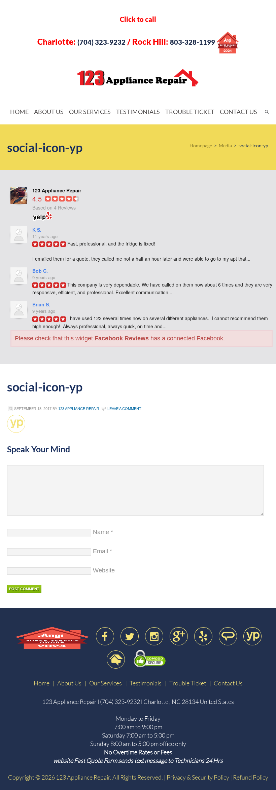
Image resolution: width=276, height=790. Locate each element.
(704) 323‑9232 (101, 42)
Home (41, 683)
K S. (36, 229)
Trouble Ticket (187, 683)
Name (101, 532)
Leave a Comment (124, 409)
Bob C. (40, 270)
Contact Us (228, 683)
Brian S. (41, 304)
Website (104, 570)
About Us (69, 683)
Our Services (105, 683)
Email (100, 551)
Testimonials (146, 683)
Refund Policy (250, 777)
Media (225, 145)
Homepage (200, 145)
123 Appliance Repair (160, 78)
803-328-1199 (192, 42)
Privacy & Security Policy (198, 777)
